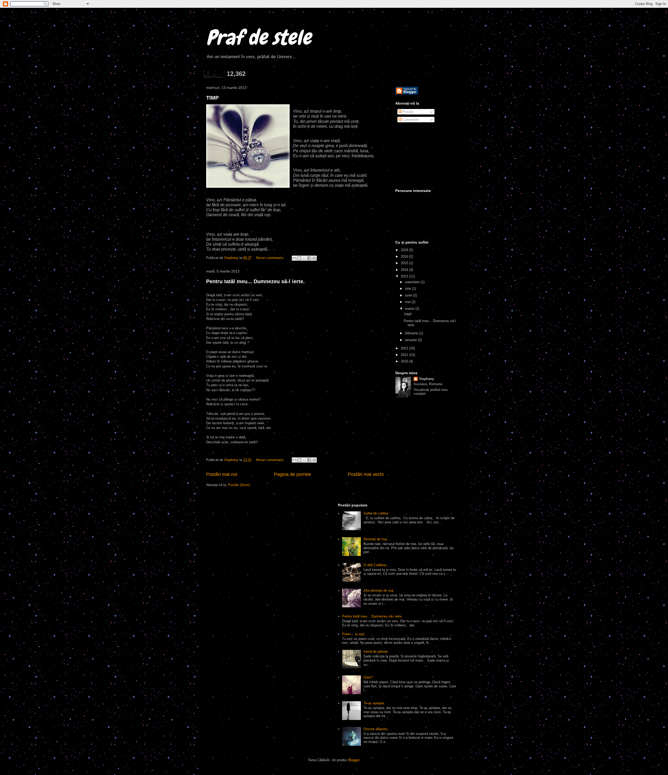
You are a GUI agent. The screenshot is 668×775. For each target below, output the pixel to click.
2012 (405, 348)
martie (410, 309)
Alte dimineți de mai (378, 590)
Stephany (426, 379)
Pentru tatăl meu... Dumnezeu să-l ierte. (255, 281)
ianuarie (411, 340)
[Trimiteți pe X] (304, 258)
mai (408, 302)
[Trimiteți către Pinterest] (314, 258)
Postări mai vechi (366, 474)
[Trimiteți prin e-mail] (294, 258)
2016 (405, 256)
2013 (405, 276)
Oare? (368, 677)
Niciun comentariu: (270, 258)
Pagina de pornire (292, 474)
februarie (412, 333)
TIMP (212, 98)
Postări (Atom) (239, 485)
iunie (409, 295)
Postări (407, 112)
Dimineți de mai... (376, 539)
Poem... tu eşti (353, 634)
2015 (405, 263)
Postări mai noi (221, 474)
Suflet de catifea (375, 513)
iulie (408, 288)
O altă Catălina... (376, 565)
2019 (405, 250)
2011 (405, 355)
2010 (405, 361)
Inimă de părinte (375, 651)
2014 (405, 270)
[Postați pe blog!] (299, 258)
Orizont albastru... (377, 729)
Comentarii (410, 120)
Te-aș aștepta (373, 703)
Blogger (353, 760)
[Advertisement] (421, 156)
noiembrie (413, 282)
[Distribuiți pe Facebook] (309, 258)
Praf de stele (258, 37)
